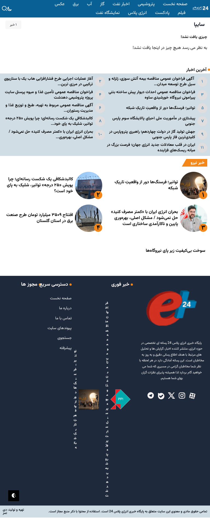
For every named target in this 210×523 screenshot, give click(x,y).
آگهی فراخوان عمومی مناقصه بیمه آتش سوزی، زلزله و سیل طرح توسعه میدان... (152, 81)
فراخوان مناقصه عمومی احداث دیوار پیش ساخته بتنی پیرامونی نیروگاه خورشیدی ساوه (152, 95)
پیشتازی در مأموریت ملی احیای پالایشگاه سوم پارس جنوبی (153, 121)
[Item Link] (193, 185)
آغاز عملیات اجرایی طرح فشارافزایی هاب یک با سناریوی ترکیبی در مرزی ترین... (48, 81)
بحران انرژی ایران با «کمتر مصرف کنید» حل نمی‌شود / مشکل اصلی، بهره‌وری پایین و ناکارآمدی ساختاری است (144, 218)
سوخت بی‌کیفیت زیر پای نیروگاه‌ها (175, 250)
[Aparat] (192, 396)
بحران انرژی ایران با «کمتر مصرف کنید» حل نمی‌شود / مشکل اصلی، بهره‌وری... (51, 134)
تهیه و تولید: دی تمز (13, 511)
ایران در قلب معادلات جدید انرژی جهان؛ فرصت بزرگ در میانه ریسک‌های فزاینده (151, 147)
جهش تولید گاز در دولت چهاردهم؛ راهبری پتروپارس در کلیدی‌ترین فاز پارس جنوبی (152, 134)
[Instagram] (182, 396)
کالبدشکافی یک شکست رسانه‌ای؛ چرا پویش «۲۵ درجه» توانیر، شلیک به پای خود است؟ (40, 185)
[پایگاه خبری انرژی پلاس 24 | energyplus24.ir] (199, 8)
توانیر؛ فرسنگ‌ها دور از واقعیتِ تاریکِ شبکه (160, 108)
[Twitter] (171, 396)
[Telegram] (150, 396)
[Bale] (161, 396)
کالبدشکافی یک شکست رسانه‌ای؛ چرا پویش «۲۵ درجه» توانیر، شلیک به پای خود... (49, 121)
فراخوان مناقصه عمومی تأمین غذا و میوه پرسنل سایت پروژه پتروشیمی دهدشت (49, 95)
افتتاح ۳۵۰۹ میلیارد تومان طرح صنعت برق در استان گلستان (39, 218)
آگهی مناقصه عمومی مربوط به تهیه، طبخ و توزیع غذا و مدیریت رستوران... (49, 108)
